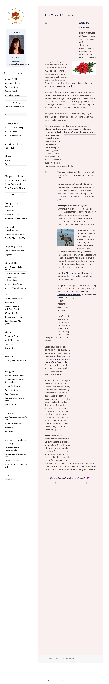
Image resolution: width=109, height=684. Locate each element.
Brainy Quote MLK (13, 183)
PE (6, 163)
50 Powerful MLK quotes (15, 179)
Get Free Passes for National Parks (13, 448)
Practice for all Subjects (15, 233)
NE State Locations (13, 294)
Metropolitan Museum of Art (15, 361)
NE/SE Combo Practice (14, 298)
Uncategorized (69, 659)
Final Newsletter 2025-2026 (16, 127)
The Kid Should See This (15, 237)
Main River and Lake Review (13, 268)
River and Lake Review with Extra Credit (14, 307)
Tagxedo (8, 254)
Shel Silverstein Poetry (14, 250)
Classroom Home (12, 73)
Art (6, 151)
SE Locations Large (13, 312)
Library (8, 155)
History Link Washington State (15, 455)
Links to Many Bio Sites (15, 194)
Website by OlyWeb (75, 680)
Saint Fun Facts (11, 393)
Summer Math (11, 98)
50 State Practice (12, 210)
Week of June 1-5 (11, 131)
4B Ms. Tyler (10, 147)
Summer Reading (12, 102)
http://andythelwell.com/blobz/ (16, 418)
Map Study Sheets (12, 82)
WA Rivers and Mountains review (16, 465)
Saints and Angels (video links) (15, 399)
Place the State (11, 302)
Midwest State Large (13, 283)
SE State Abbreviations (14, 316)
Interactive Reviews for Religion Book (14, 380)
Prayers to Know (12, 86)
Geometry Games (12, 335)
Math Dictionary (12, 339)
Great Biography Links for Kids (16, 189)
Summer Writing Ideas (14, 106)
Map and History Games (15, 273)
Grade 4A (16, 32)
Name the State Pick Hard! (16, 218)
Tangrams (9, 343)
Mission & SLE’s (12, 78)
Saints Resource (11, 404)
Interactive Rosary (12, 385)
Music (7, 159)
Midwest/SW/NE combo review (15, 289)
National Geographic (13, 423)
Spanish (8, 167)
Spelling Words (11, 90)
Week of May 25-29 (13, 135)
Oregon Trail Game (13, 460)
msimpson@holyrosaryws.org (19, 64)
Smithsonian (10, 431)
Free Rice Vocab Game (14, 375)
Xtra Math (9, 347)
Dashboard (84, 680)
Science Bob (10, 427)
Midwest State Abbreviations (11, 278)
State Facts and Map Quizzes (13, 322)
